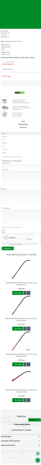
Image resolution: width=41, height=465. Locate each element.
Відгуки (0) (23, 127)
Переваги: (5, 170)
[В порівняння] (7, 89)
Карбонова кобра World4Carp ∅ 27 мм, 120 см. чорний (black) (21, 319)
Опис (23, 121)
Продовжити (8, 248)
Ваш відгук (6, 208)
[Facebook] (19, 432)
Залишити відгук (7, 69)
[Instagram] (22, 432)
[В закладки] (2, 89)
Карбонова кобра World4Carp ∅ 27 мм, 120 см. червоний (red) (21, 391)
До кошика (18, 293)
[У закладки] (25, 293)
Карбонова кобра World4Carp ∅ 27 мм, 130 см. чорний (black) (21, 283)
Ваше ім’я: (6, 163)
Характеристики (23, 124)
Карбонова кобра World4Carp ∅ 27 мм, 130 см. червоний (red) (21, 355)
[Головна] (1, 29)
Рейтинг (4, 230)
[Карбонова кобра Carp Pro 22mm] (6, 46)
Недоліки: (3, 189)
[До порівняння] (28, 293)
